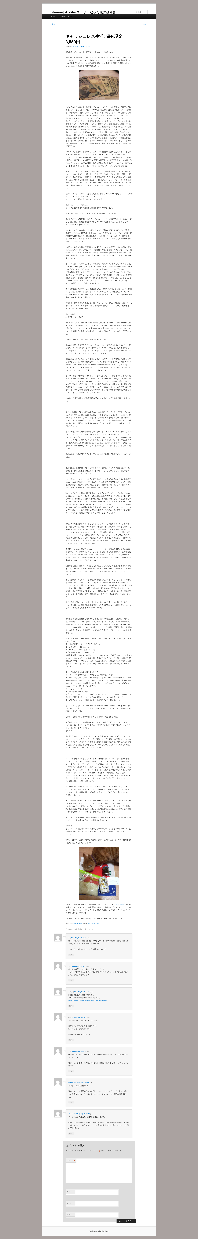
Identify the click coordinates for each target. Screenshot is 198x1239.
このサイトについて (66, 16)
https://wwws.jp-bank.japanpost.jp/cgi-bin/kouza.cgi (87, 1000)
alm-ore (70, 1083)
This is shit (120, 904)
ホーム (53, 16)
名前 (68, 1191)
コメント (71, 1160)
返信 (71, 955)
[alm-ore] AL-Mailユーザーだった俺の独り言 (83, 12)
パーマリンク (95, 924)
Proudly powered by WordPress (99, 1231)
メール (69, 1203)
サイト (69, 1214)
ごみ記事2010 (77, 924)
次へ (145, 24)
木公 (89, 47)
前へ (52, 24)
